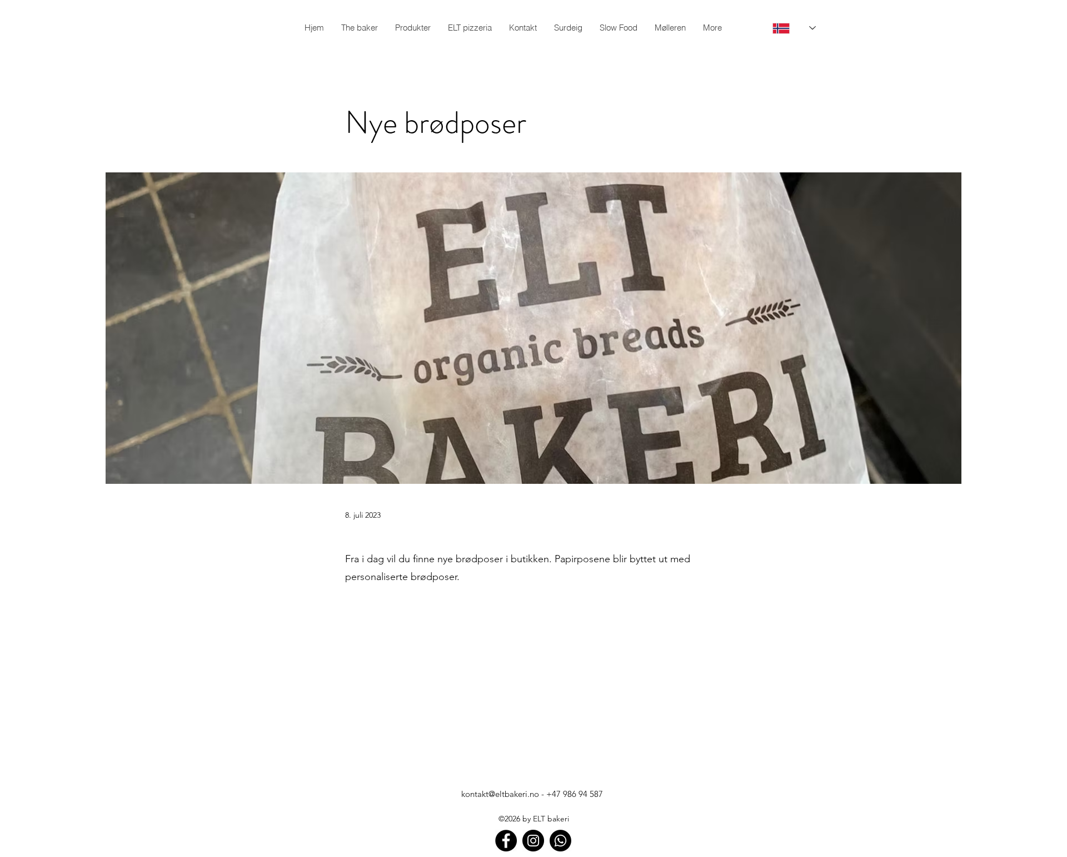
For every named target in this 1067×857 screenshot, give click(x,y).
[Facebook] (506, 840)
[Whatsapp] (560, 840)
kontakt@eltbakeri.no (500, 794)
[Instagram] (533, 840)
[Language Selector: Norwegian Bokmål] (787, 28)
